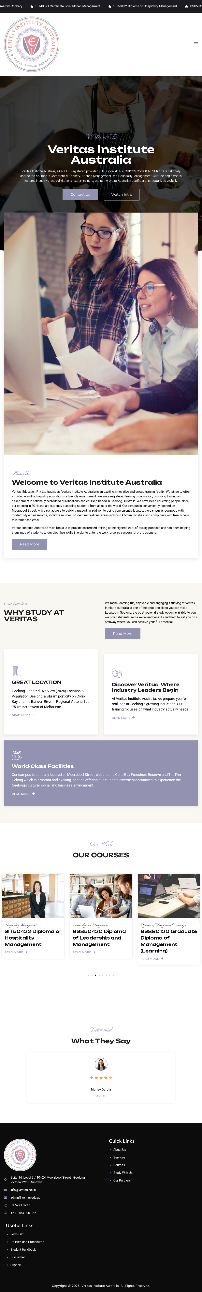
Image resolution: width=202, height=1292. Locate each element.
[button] (2, 920)
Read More (21, 715)
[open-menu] (196, 44)
